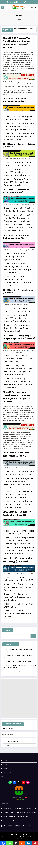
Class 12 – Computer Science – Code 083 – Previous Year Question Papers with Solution (18, 172)
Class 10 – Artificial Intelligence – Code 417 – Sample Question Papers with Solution (19, 504)
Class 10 (6, 760)
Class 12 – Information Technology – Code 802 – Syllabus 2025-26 (16, 256)
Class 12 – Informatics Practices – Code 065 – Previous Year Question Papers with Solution (19, 218)
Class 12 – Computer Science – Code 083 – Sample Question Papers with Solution (18, 182)
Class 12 (6, 764)
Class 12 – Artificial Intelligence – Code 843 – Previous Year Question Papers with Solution (19, 126)
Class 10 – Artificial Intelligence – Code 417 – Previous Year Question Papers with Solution (19, 494)
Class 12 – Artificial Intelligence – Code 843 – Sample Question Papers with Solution (19, 136)
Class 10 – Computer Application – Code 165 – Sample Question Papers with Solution (19, 550)
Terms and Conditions (12, 741)
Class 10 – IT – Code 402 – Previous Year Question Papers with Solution (18, 597)
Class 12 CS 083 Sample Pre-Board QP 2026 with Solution (20, 808)
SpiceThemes (19, 838)
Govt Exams (7, 772)
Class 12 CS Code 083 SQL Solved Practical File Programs (20, 826)
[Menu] (2, 7)
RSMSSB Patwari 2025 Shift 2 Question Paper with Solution (20, 812)
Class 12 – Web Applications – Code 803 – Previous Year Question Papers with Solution (18, 318)
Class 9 (6, 768)
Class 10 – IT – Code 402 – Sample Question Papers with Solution (17, 613)
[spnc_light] (35, 7)
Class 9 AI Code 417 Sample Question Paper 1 (18, 661)
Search (8, 630)
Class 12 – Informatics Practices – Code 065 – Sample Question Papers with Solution (19, 228)
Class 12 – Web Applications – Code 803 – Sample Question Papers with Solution (18, 328)
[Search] (32, 7)
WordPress (20, 837)
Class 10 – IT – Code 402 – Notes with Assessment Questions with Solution (19, 587)
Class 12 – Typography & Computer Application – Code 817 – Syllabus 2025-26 (18, 359)
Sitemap (8, 745)
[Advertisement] (19, 698)
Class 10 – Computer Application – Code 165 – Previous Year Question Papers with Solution (19, 540)
